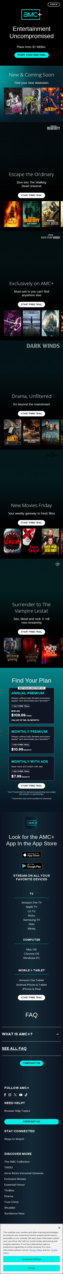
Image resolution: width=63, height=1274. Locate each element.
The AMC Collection (17, 1161)
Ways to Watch (14, 1139)
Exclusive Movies (15, 1178)
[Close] (59, 1228)
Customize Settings (31, 1259)
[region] (31, 1249)
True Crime (11, 1201)
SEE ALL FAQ (14, 1048)
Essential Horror (14, 1184)
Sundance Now (14, 1213)
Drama (8, 1196)
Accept (31, 1268)
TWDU (8, 1167)
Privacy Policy (36, 1250)
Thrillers (9, 1190)
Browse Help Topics (17, 1110)
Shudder (9, 1207)
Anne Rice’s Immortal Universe (23, 1173)
